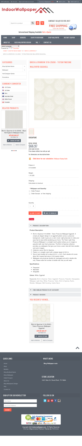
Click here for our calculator (43, 158)
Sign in (20, 1)
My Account (14, 1)
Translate (16, 48)
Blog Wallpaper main (51, 363)
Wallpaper (5, 70)
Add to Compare (20, 145)
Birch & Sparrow (30, 51)
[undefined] (54, 120)
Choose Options (15, 141)
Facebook (55, 400)
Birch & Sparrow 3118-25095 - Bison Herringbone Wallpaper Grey (14, 132)
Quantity (31, 203)
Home (5, 51)
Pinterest (52, 400)
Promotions (5, 77)
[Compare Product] (37, 23)
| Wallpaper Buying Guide (60, 158)
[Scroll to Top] (78, 348)
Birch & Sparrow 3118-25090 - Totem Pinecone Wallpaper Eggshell (41, 326)
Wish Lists (62, 1)
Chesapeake (33, 137)
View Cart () (75, 1)
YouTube (48, 400)
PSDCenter (55, 429)
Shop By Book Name (14, 51)
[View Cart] (42, 23)
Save (32, 219)
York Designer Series (8, 73)
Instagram (59, 400)
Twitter (45, 400)
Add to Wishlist (7, 145)
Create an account (29, 1)
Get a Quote (46, 32)
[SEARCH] (33, 23)
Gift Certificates (5, 1)
